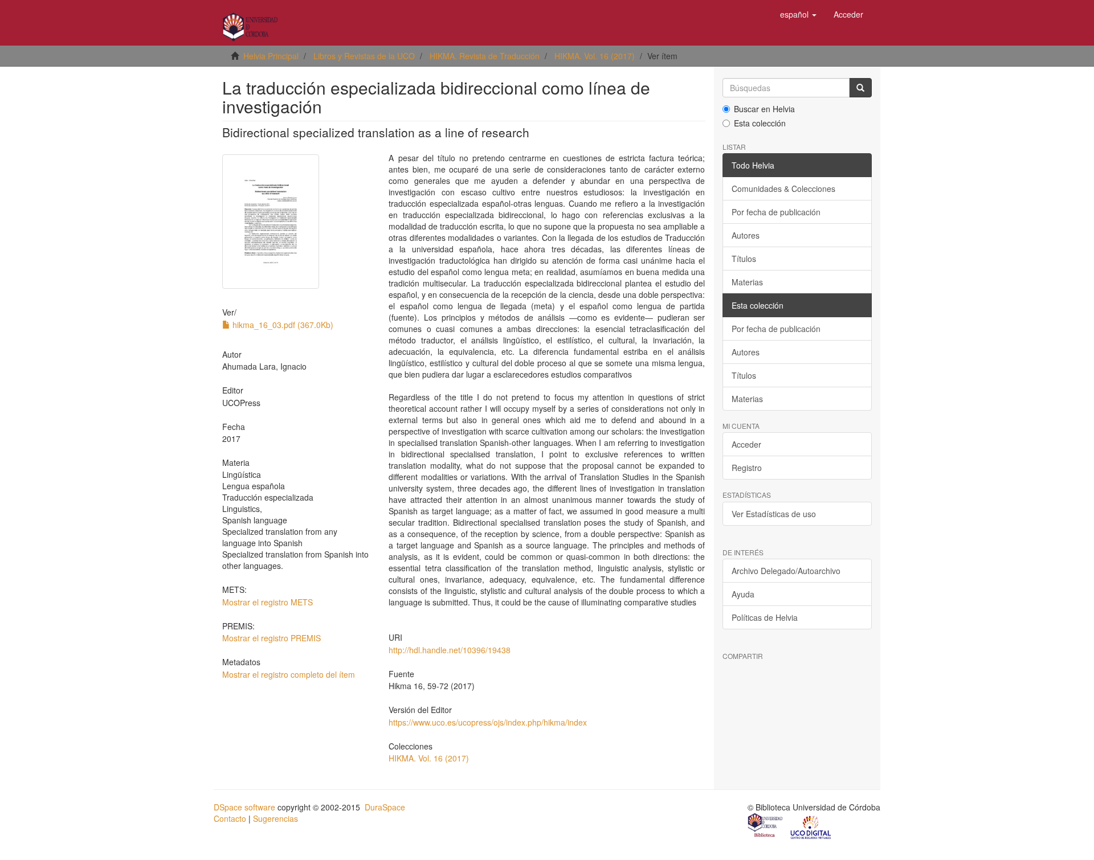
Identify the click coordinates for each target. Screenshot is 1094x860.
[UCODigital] (811, 826)
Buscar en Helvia (764, 108)
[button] (798, 14)
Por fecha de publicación (776, 212)
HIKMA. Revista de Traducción (485, 56)
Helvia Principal (271, 56)
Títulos (744, 258)
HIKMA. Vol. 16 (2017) (594, 56)
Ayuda (743, 594)
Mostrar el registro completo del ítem (288, 674)
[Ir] (860, 87)
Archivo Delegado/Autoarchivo (786, 570)
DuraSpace (385, 807)
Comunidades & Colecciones (783, 188)
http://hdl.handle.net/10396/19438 (450, 650)
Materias (747, 282)
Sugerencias (275, 818)
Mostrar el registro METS (267, 602)
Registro (747, 467)
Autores (746, 235)
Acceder (746, 444)
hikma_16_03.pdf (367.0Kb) (281, 324)
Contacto (230, 818)
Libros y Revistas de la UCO (364, 56)
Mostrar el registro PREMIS (271, 638)
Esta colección (760, 123)
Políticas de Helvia (765, 617)
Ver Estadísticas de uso (774, 513)
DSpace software (244, 807)
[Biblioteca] (766, 826)
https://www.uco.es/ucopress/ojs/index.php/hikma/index (488, 722)
